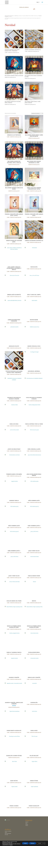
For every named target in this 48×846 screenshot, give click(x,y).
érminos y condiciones (8, 831)
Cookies (6, 832)
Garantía (26, 824)
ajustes (11, 844)
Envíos (26, 823)
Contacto (26, 825)
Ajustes (39, 843)
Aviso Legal (6, 834)
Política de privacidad (8, 833)
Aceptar (25, 843)
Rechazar (32, 843)
